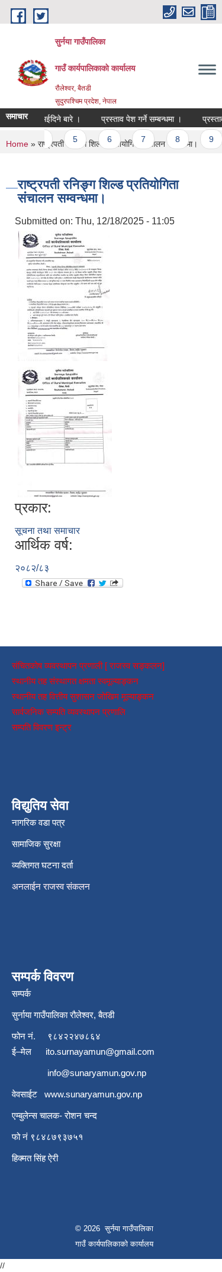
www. (55, 1094)
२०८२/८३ (32, 568)
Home (17, 144)
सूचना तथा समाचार (47, 531)
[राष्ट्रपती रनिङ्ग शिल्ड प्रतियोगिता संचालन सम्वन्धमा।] (64, 295)
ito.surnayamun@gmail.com (100, 1051)
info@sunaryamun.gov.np (96, 1073)
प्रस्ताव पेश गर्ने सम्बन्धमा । (137, 119)
